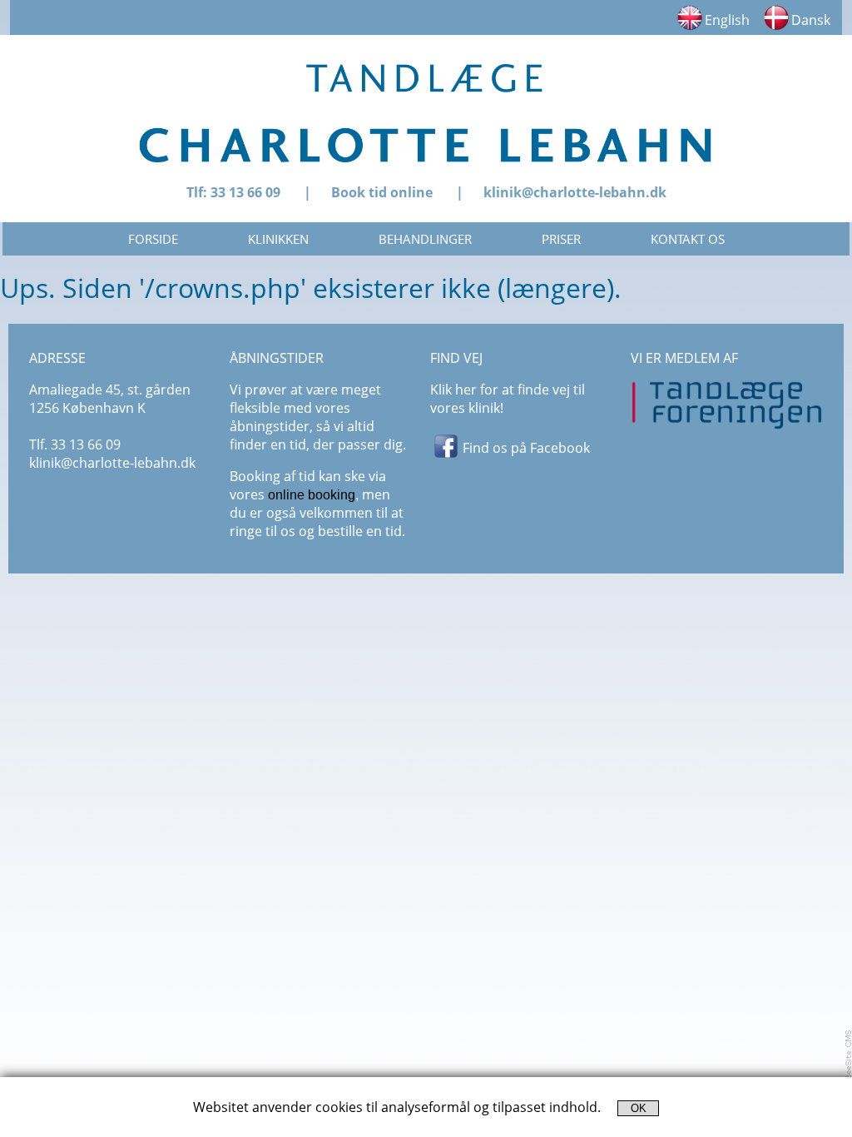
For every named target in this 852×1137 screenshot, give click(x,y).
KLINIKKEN (278, 239)
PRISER (561, 239)
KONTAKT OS (688, 239)
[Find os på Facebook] (446, 454)
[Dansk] (776, 26)
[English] (689, 26)
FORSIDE (153, 239)
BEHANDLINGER (425, 239)
